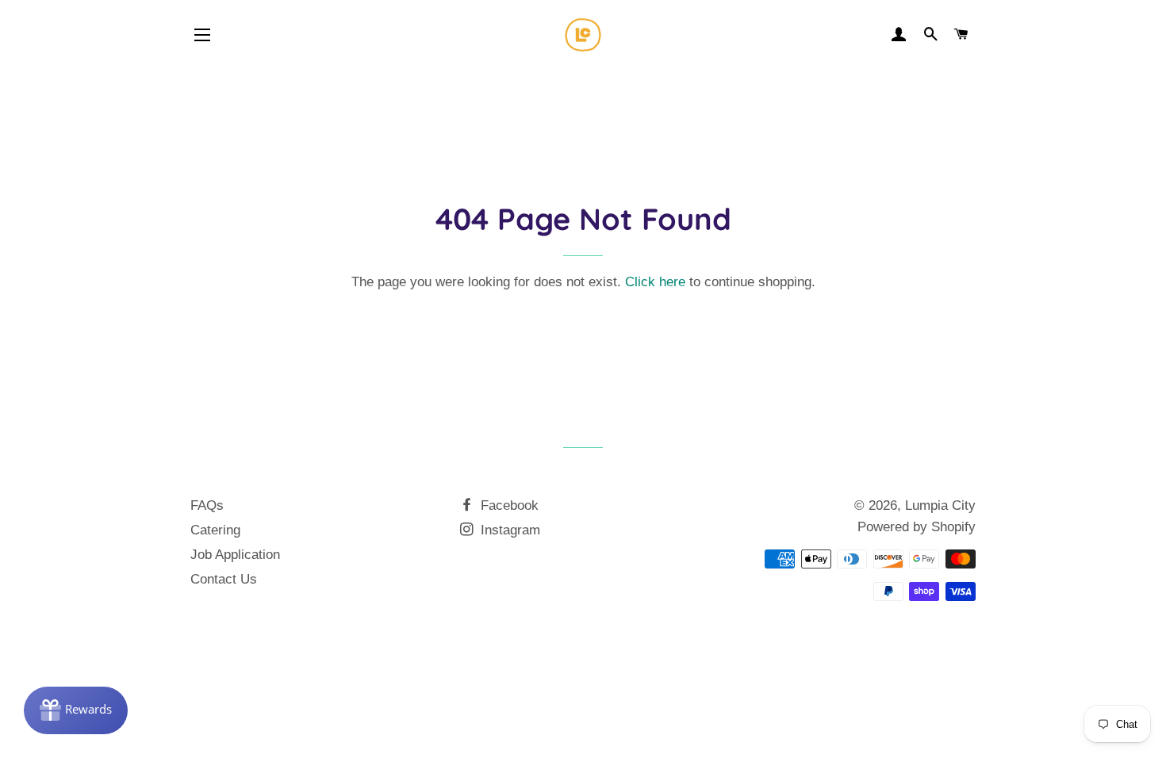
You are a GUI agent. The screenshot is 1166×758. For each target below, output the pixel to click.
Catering (215, 530)
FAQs (207, 505)
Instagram (508, 530)
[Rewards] (76, 710)
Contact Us (223, 579)
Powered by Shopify (916, 526)
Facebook (508, 505)
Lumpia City (940, 505)
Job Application (235, 554)
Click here (655, 281)
